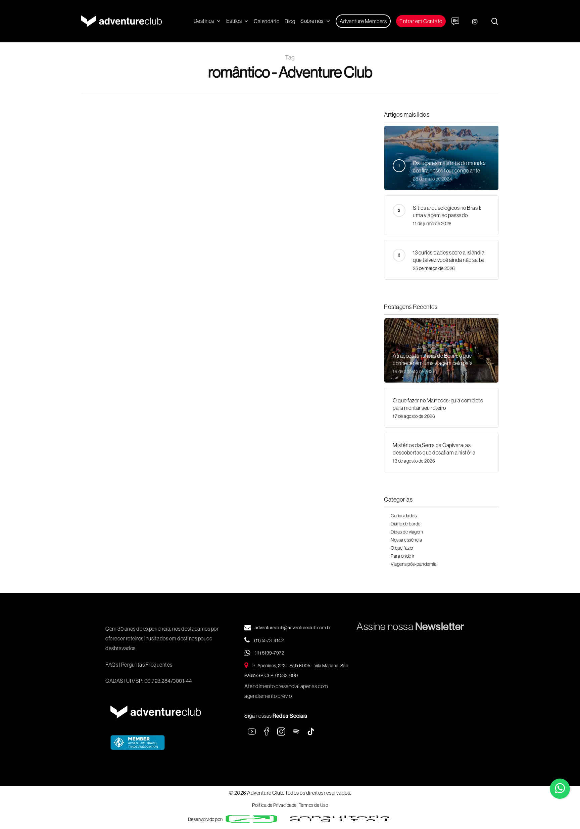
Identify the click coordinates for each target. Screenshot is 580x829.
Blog (95, 231)
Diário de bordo (406, 523)
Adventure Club (123, 316)
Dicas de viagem (407, 532)
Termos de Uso (313, 805)
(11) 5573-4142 (268, 640)
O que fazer (402, 548)
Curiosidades (404, 515)
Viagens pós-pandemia (413, 564)
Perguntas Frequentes (147, 665)
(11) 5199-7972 (269, 653)
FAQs (111, 665)
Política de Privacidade (274, 805)
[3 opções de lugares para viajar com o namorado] (148, 248)
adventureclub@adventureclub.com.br (293, 627)
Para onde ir (115, 231)
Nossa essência (406, 540)
